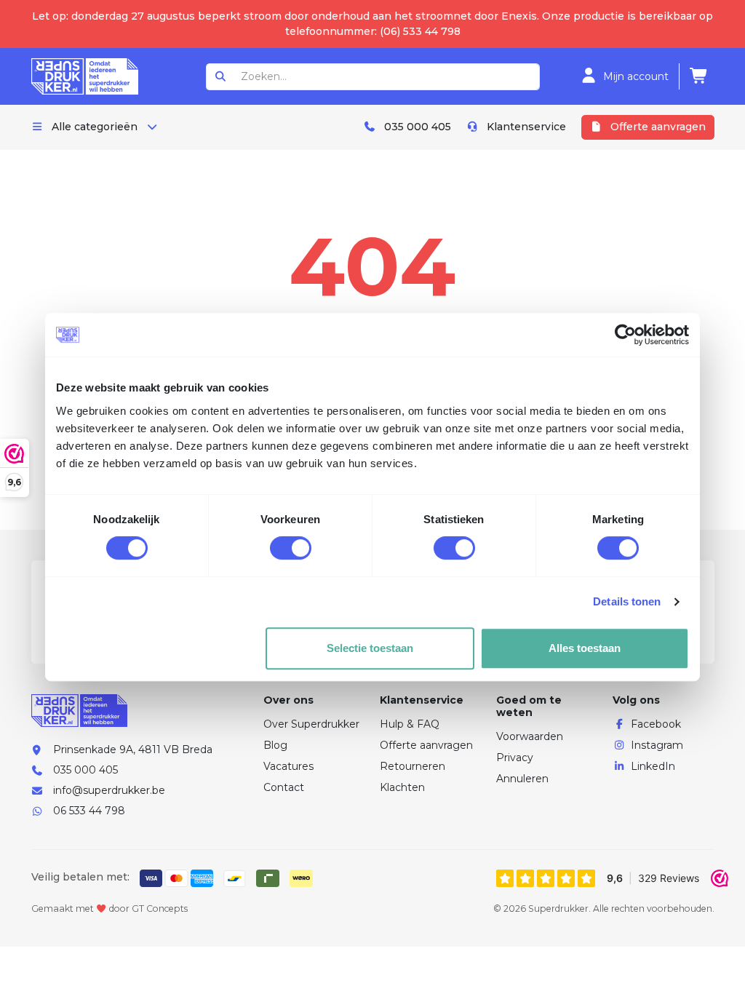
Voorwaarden (529, 736)
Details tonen (627, 601)
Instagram (657, 745)
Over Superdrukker (311, 724)
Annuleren (522, 778)
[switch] (290, 548)
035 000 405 (85, 769)
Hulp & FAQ (409, 724)
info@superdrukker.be (109, 790)
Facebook (656, 724)
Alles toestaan (585, 648)
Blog (275, 745)
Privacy (514, 757)
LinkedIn (653, 766)
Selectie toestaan (370, 648)
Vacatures (288, 766)
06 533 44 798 (89, 810)
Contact (283, 787)
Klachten (402, 787)
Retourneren (412, 766)
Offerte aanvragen (426, 745)
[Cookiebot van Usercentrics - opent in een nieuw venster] (625, 335)
